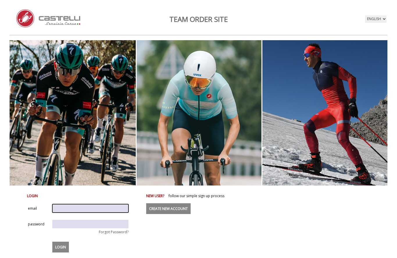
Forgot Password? (113, 231)
